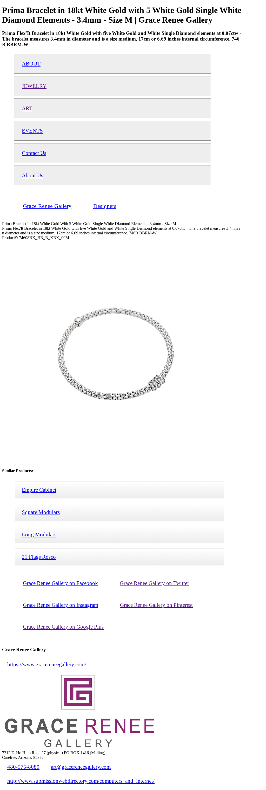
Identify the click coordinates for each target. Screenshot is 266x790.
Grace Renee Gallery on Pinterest (156, 605)
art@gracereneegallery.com (81, 767)
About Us (32, 175)
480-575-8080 (23, 767)
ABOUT (31, 64)
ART (27, 108)
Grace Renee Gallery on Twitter (154, 583)
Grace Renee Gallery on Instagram (60, 605)
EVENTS (32, 131)
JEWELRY (34, 86)
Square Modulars (41, 512)
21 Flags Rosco (39, 557)
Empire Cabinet (39, 490)
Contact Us (34, 153)
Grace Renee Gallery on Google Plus (63, 627)
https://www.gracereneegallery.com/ (46, 664)
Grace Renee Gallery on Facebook (60, 583)
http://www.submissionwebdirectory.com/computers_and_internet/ (81, 781)
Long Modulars (39, 534)
